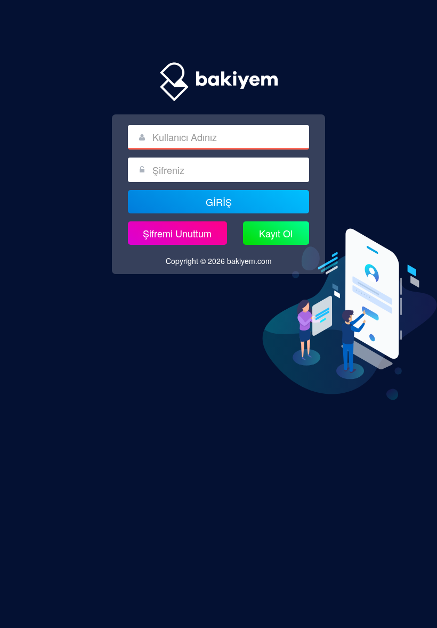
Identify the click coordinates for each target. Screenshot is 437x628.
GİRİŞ (219, 202)
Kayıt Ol (276, 233)
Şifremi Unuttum (177, 233)
